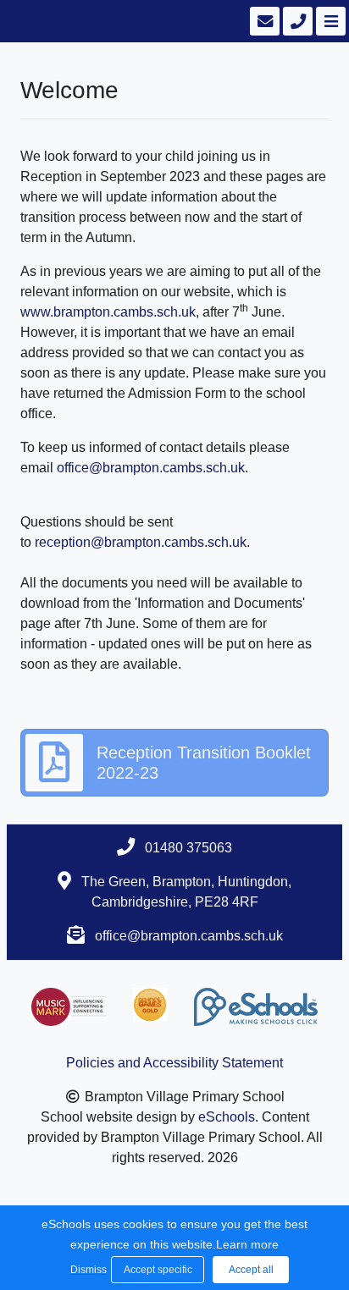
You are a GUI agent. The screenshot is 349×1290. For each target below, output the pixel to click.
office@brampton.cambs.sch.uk (151, 467)
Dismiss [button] (86, 1270)
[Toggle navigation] (329, 21)
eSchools (226, 1117)
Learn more (247, 1244)
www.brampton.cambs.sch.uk (108, 312)
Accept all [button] (251, 1270)
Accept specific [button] (158, 1270)
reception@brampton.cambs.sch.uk (141, 542)
